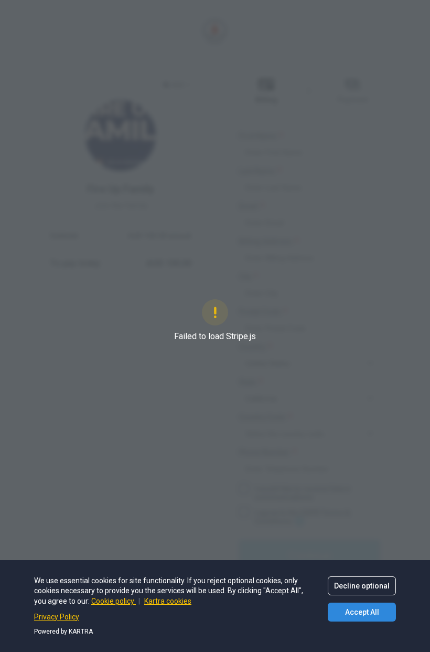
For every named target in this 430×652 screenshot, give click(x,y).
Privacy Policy (56, 617)
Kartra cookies (167, 601)
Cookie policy (113, 601)
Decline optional (362, 586)
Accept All (362, 612)
